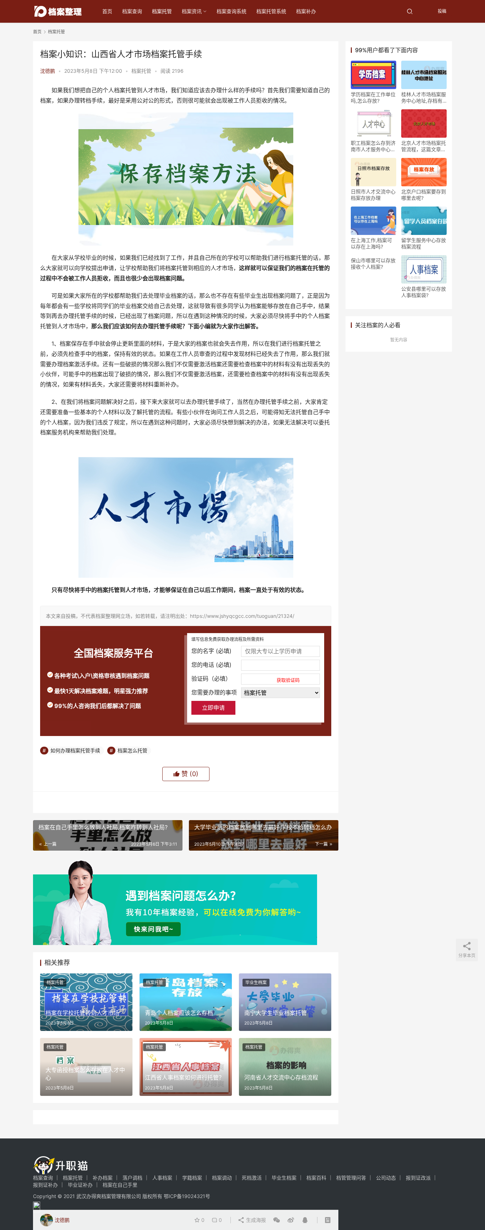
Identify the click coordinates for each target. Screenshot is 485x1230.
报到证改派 (418, 1178)
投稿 (441, 11)
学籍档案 (192, 1178)
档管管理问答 (351, 1178)
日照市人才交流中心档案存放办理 (373, 194)
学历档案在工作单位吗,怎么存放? (373, 97)
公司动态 (386, 1178)
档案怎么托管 (132, 750)
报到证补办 (45, 1185)
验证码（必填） (245, 679)
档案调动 (222, 1178)
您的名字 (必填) (211, 650)
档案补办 (306, 11)
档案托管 (162, 11)
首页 (107, 11)
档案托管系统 (271, 11)
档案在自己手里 (120, 1185)
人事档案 (162, 1178)
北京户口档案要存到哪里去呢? (423, 194)
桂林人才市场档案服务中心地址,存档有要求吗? (423, 97)
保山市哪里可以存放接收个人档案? (373, 263)
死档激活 (252, 1178)
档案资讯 (192, 11)
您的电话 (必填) (211, 664)
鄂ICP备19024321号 (187, 1196)
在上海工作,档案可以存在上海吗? (371, 243)
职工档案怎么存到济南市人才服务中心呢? (373, 146)
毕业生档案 (256, 982)
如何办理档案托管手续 (75, 750)
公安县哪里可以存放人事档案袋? (423, 292)
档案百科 (316, 1178)
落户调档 (132, 1178)
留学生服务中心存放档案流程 (423, 243)
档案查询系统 (231, 11)
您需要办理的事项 (214, 692)
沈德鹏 (47, 71)
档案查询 (132, 11)
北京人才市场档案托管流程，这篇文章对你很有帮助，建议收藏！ (423, 146)
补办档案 (103, 1178)
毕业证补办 (80, 1185)
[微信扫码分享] (276, 1220)
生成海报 (255, 1220)
